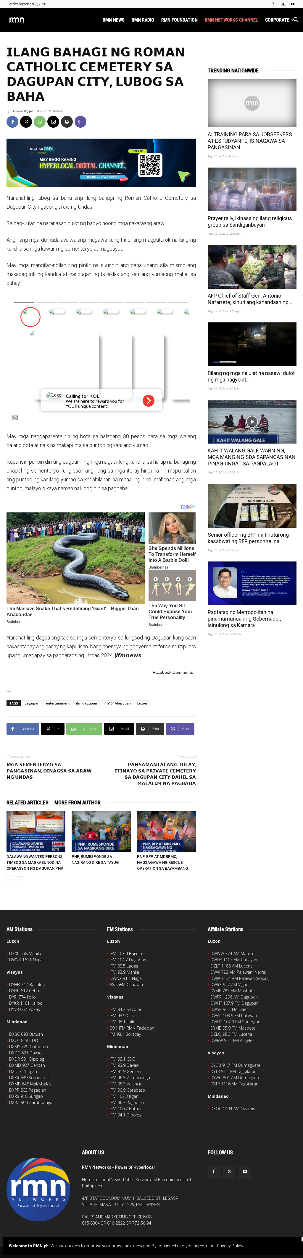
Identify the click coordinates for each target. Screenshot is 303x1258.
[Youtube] (292, 4)
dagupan (32, 703)
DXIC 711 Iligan (23, 1071)
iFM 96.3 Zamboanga (130, 1077)
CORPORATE (277, 20)
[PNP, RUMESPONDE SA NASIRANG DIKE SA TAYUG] (101, 831)
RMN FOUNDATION (179, 20)
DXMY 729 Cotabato (28, 1046)
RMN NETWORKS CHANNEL (231, 20)
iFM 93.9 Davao (124, 1065)
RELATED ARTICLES (28, 802)
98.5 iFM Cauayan (126, 984)
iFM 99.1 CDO (123, 1059)
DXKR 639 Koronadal (29, 1077)
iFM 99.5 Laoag (124, 966)
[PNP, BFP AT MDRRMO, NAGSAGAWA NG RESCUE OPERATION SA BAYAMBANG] (166, 831)
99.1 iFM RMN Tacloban (132, 1028)
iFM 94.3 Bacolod (126, 1009)
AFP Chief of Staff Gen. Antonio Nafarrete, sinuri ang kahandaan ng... (250, 299)
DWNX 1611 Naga (26, 959)
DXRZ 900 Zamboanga (30, 1102)
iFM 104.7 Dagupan (128, 959)
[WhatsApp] (40, 122)
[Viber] (80, 122)
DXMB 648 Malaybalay (30, 1084)
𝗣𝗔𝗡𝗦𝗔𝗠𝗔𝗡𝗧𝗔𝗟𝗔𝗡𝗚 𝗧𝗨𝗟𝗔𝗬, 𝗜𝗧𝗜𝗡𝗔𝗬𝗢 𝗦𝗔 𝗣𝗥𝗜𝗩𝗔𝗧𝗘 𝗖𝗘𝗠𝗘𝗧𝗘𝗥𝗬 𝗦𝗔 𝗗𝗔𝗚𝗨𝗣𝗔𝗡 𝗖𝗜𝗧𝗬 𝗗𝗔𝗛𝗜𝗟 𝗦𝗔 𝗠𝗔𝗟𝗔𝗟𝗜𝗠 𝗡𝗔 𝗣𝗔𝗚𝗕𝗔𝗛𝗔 (155, 774)
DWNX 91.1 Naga (126, 978)
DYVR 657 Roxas (24, 1009)
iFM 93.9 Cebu (123, 1015)
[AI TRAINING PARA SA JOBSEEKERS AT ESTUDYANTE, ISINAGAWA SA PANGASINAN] (252, 103)
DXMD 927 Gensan (27, 1065)
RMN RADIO (143, 20)
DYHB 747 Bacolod (27, 984)
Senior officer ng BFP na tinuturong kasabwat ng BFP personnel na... (248, 538)
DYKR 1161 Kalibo (26, 1003)
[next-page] (19, 880)
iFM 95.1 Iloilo (123, 1022)
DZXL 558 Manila (25, 953)
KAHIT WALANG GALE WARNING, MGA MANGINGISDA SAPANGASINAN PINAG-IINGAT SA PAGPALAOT (252, 457)
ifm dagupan (86, 703)
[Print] (67, 122)
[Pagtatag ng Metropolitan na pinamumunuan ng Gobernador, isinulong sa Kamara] (252, 583)
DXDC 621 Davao (25, 1053)
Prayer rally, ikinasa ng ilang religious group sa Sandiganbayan (250, 221)
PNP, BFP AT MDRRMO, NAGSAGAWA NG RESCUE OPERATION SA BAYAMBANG (162, 862)
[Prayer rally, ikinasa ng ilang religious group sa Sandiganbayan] (252, 189)
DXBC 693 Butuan (26, 1034)
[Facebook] (273, 4)
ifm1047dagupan (117, 703)
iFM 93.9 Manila (124, 972)
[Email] (53, 122)
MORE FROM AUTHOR (77, 802)
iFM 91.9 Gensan (125, 1071)
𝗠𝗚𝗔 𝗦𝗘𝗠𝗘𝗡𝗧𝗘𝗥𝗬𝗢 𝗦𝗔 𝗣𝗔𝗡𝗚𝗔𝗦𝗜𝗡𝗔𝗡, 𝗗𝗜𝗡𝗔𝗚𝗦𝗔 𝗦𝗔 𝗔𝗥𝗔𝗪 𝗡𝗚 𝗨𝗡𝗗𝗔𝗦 (49, 771)
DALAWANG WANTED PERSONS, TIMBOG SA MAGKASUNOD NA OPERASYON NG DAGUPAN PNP (35, 862)
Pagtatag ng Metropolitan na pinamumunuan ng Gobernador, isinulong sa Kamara (244, 618)
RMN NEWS (114, 20)
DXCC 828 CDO (23, 1040)
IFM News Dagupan (22, 111)
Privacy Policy (230, 1246)
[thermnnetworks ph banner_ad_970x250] (101, 163)
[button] (296, 20)
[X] (282, 4)
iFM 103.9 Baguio (126, 953)
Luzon (142, 703)
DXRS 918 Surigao (26, 1096)
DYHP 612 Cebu (24, 991)
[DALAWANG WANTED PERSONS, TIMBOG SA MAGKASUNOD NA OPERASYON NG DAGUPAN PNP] (36, 831)
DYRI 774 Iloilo (22, 997)
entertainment (58, 703)
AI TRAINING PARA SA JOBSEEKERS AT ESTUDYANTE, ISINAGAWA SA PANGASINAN (250, 140)
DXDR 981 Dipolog (26, 1059)
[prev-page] (10, 880)
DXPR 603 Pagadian (27, 1090)
